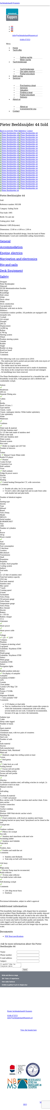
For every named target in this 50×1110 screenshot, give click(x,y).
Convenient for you (28, 109)
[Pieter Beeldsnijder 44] (9, 133)
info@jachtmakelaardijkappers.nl (25, 35)
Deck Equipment (11, 271)
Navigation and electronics (18, 259)
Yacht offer (17, 50)
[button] (25, 44)
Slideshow (22, 131)
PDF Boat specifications (14, 936)
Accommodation (11, 247)
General (5, 241)
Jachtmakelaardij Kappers (10, 3)
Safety (4, 276)
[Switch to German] (12, 31)
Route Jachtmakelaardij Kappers (19, 1011)
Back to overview (7, 131)
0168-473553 (25, 40)
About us (16, 99)
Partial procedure (27, 74)
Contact (16, 111)
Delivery (23, 97)
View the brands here (28, 1030)
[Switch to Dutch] (12, 27)
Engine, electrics (11, 253)
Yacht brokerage (20, 62)
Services (16, 78)
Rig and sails (9, 265)
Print (16, 131)
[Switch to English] (12, 29)
